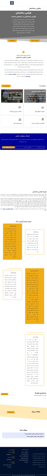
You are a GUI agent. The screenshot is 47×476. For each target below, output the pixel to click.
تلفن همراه (9, 457)
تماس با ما (26, 462)
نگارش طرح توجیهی (24, 458)
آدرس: (10, 462)
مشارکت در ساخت (12, 74)
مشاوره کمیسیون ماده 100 (23, 460)
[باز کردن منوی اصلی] (12, 3)
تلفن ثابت (9, 452)
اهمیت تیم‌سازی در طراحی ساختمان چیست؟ (33, 434)
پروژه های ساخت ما (24, 454)
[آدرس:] (13, 462)
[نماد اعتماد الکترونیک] (13, 472)
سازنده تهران (27, 76)
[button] (23, 434)
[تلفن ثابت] (13, 452)
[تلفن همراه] (13, 457)
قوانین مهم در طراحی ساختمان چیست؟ (34, 436)
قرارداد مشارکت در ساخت (8, 209)
